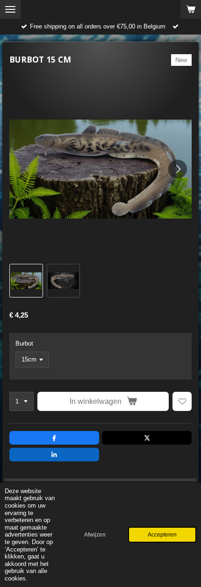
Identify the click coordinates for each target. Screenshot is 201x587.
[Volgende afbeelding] (177, 169)
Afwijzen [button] (95, 534)
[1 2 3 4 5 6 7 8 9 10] (21, 401)
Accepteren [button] (162, 534)
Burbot (24, 343)
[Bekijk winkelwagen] (190, 9)
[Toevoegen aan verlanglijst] (182, 401)
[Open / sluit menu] (10, 9)
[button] (26, 280)
